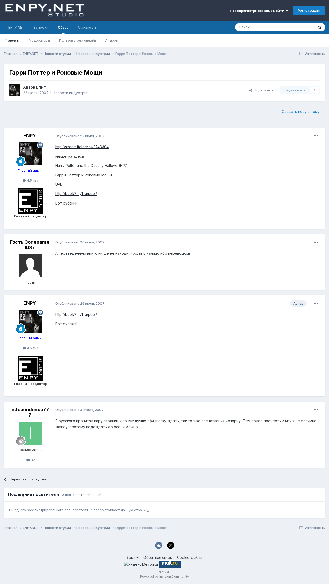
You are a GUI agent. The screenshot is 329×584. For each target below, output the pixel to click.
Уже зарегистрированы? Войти (257, 10)
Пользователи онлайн (77, 40)
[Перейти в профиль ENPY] (14, 90)
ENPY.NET (16, 27)
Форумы (12, 40)
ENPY (41, 87)
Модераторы (39, 40)
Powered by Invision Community (164, 576)
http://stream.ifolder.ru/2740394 (82, 147)
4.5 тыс (32, 180)
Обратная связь (157, 557)
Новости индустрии (70, 93)
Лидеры (111, 40)
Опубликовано (79, 136)
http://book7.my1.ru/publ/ (76, 193)
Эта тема (300, 27)
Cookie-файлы (189, 557)
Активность (87, 27)
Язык (131, 557)
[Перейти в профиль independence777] (30, 433)
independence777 (29, 412)
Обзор (63, 27)
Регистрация (309, 10)
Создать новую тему (301, 111)
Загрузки (41, 27)
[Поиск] (319, 27)
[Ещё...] (316, 136)
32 (32, 460)
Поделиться (263, 90)
